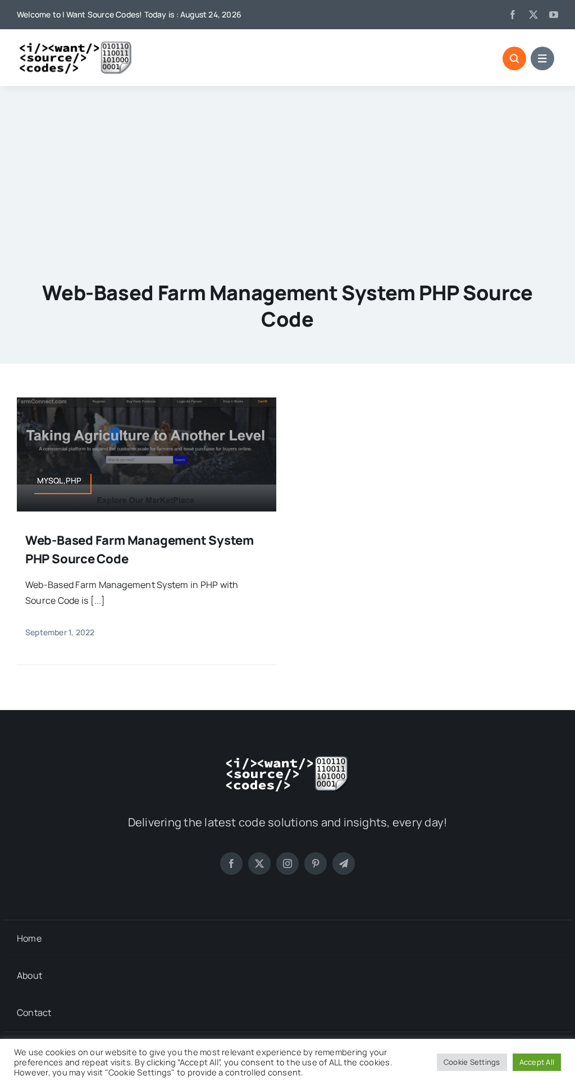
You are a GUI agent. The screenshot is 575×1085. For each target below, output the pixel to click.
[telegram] (343, 863)
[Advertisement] (287, 170)
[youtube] (553, 14)
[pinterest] (315, 863)
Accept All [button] (536, 1062)
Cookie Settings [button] (472, 1062)
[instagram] (287, 863)
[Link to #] (514, 58)
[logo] (76, 45)
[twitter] (533, 14)
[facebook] (512, 14)
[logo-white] (287, 759)
